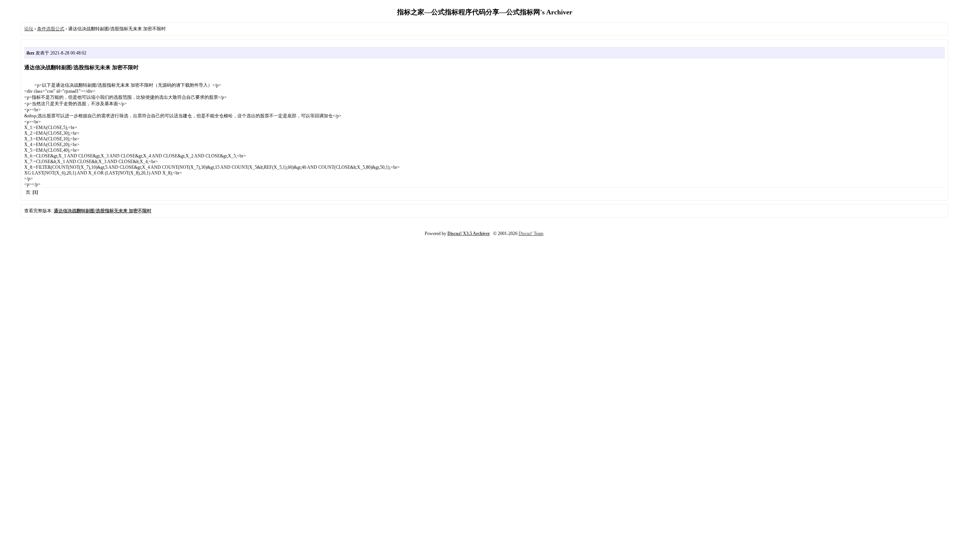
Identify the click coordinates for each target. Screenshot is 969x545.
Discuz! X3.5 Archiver (468, 233)
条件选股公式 (50, 28)
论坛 (28, 28)
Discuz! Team (531, 233)
